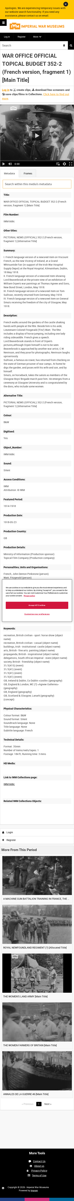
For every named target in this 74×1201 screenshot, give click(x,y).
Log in (7, 36)
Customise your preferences (37, 614)
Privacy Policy (39, 1170)
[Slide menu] (3, 22)
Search (71, 45)
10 (25, 823)
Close (65, 4)
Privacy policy (29, 596)
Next (47, 1104)
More (35, 36)
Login (9, 832)
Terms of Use (39, 1175)
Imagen (34, 1190)
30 (35, 823)
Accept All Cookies (37, 605)
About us (39, 1166)
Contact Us (39, 1161)
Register (22, 36)
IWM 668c (9, 784)
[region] (37, 600)
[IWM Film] (37, 26)
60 (44, 823)
